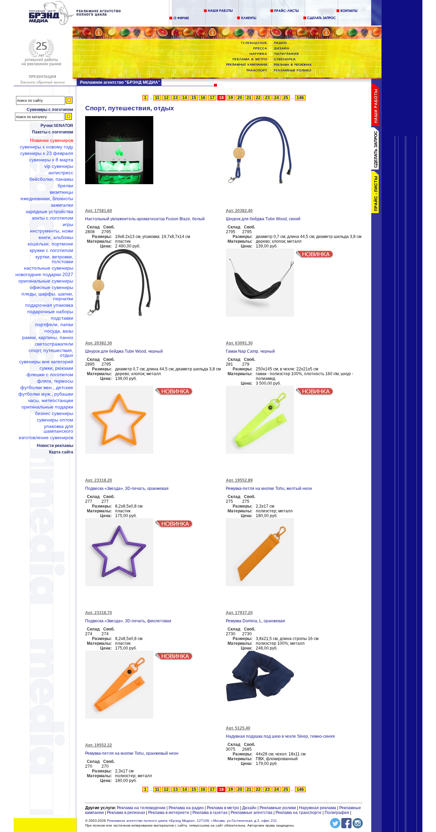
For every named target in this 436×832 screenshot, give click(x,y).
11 (157, 97)
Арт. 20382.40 (239, 210)
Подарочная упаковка (49, 305)
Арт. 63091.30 (239, 343)
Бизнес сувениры (54, 413)
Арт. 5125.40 (238, 728)
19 (230, 97)
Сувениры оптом (55, 419)
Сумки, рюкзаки (56, 368)
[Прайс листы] (376, 211)
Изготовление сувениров (46, 437)
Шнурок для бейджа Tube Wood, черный (124, 351)
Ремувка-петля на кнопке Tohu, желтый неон (269, 488)
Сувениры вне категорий (46, 361)
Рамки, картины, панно (47, 337)
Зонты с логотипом (52, 217)
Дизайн (249, 807)
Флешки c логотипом (50, 374)
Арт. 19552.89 (239, 480)
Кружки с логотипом (51, 250)
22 (258, 97)
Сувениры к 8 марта (51, 159)
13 (175, 97)
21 (249, 97)
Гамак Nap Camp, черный (250, 351)
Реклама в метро (223, 807)
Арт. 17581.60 (98, 210)
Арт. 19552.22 (98, 745)
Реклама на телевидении (141, 807)
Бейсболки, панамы (51, 179)
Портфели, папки (54, 324)
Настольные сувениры (48, 268)
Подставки (62, 318)
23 (267, 97)
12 (166, 97)
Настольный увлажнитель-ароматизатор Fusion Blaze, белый (145, 219)
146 (300, 97)
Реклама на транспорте (299, 812)
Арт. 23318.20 (98, 480)
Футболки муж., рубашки (45, 393)
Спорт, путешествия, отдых (51, 352)
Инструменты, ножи (51, 230)
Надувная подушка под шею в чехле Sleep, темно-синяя (280, 736)
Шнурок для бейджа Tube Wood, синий (263, 219)
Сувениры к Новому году (46, 146)
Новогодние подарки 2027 (44, 274)
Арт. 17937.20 (239, 612)
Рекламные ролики (278, 807)
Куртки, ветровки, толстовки (54, 259)
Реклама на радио (186, 807)
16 (203, 97)
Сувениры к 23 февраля (46, 153)
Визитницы (61, 192)
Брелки (65, 185)
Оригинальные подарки (47, 406)
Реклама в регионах (126, 812)
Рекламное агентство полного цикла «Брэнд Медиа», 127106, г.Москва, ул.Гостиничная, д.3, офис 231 (192, 820)
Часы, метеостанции (50, 400)
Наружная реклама (317, 807)
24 (276, 97)
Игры (68, 224)
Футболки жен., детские (46, 387)
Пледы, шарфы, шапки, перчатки (47, 296)
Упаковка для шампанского (58, 428)
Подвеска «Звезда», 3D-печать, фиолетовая (128, 621)
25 (285, 97)
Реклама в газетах (210, 812)
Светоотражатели (54, 343)
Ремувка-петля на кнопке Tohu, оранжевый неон (131, 753)
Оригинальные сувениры (45, 280)
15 (193, 97)
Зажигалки (62, 205)
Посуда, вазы (58, 331)
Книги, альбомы (55, 237)
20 (239, 97)
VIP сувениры (58, 166)
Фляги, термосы (55, 381)
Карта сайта (61, 452)
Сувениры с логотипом (50, 109)
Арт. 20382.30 (98, 343)
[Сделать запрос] (376, 168)
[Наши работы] (376, 124)
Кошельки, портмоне (50, 243)
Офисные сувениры (51, 287)
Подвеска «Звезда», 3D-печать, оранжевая (127, 488)
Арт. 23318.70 (98, 612)
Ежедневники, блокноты (46, 198)
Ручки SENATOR (57, 125)
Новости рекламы (55, 445)
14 (184, 97)
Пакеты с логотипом (52, 132)
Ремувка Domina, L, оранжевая (255, 621)
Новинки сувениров (51, 140)
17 (212, 97)
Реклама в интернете (168, 812)
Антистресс (60, 172)
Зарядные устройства (49, 211)
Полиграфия (337, 812)
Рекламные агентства (252, 812)
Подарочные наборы (50, 311)
